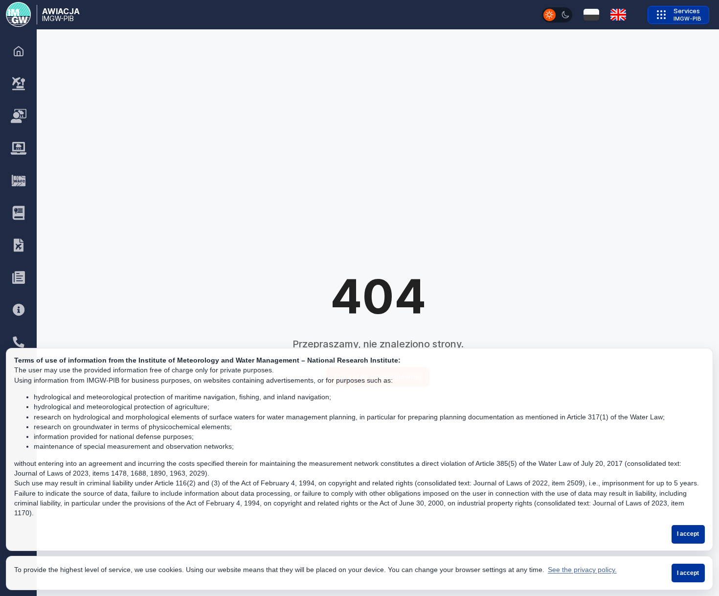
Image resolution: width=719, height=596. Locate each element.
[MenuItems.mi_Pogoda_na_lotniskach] (18, 83)
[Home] (18, 51)
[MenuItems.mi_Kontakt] (18, 342)
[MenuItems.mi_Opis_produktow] (18, 213)
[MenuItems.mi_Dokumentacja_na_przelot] (18, 245)
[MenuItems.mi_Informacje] (18, 310)
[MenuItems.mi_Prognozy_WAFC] (18, 180)
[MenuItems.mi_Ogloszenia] (18, 277)
